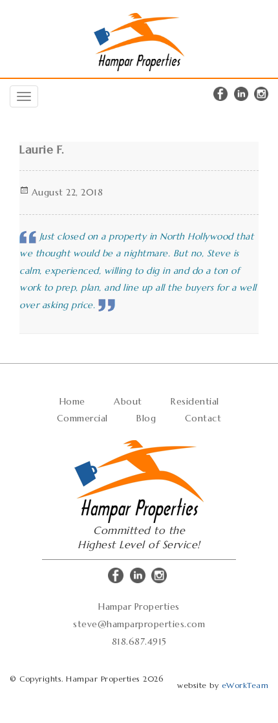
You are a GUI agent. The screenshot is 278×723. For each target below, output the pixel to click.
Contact (203, 418)
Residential (195, 401)
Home (72, 401)
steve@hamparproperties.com (139, 624)
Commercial (82, 418)
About (128, 401)
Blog (146, 418)
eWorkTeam (245, 685)
